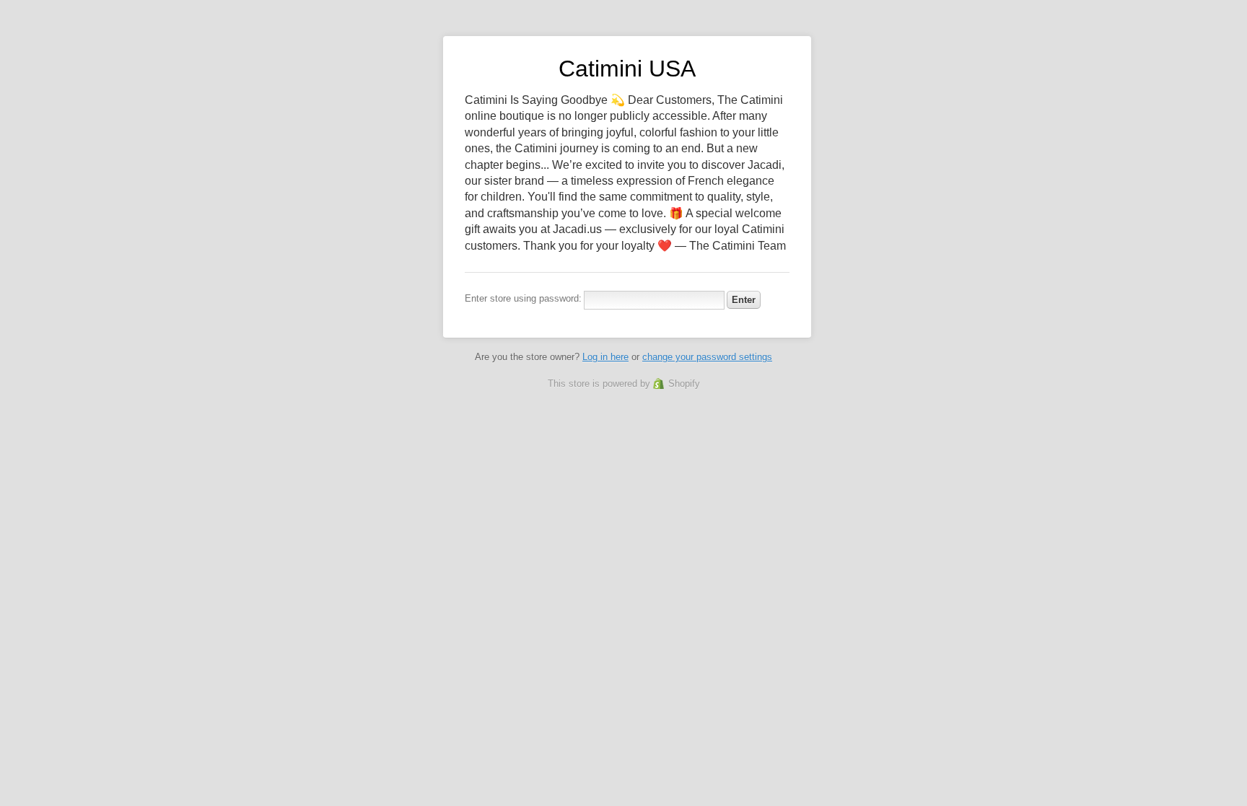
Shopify (684, 383)
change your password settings (707, 356)
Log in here (605, 356)
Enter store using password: (523, 298)
